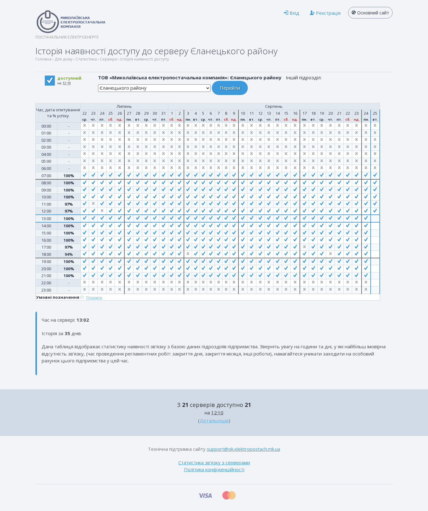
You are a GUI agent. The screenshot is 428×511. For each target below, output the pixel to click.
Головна (43, 59)
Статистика (86, 59)
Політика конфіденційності (214, 469)
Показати (94, 297)
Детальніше (214, 420)
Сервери (108, 59)
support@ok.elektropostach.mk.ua (243, 449)
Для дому (63, 59)
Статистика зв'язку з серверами (214, 462)
